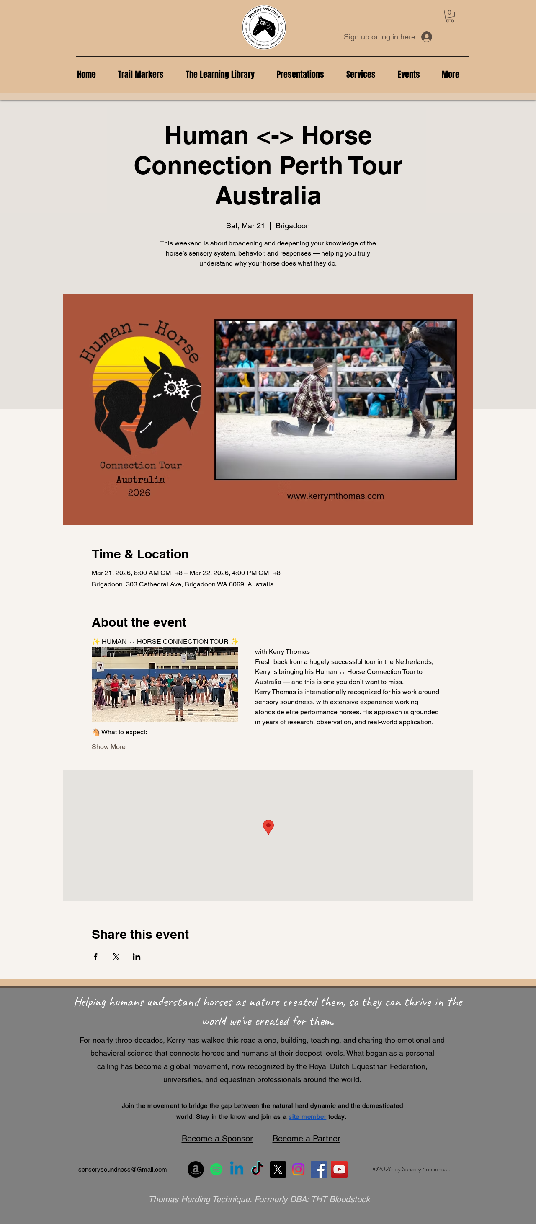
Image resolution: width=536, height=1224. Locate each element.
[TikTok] (257, 1169)
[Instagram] (298, 1169)
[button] (449, 16)
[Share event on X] (116, 956)
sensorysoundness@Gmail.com (122, 1169)
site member (307, 1116)
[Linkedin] (237, 1169)
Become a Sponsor (217, 1139)
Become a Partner (306, 1139)
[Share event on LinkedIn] (137, 956)
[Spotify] (216, 1169)
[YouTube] (339, 1169)
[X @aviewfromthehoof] (278, 1169)
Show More (109, 747)
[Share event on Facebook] (96, 956)
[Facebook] (319, 1169)
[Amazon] (196, 1169)
